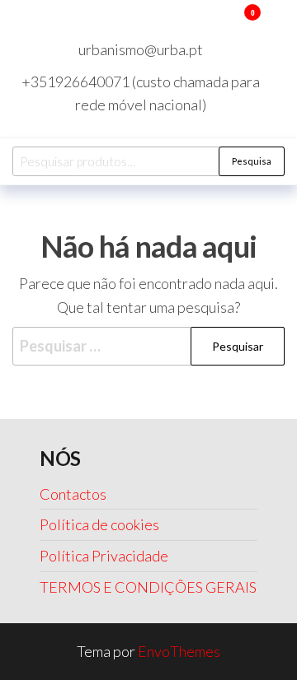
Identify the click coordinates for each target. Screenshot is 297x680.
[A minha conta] (228, 23)
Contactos (73, 494)
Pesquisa (251, 161)
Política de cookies (99, 524)
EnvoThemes (179, 651)
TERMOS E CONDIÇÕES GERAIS (148, 587)
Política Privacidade (104, 556)
